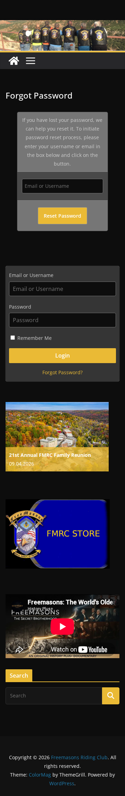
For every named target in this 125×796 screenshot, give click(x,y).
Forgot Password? (62, 372)
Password (20, 306)
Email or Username (31, 275)
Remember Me (34, 338)
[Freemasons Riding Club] (14, 60)
